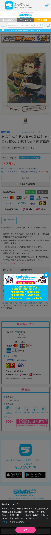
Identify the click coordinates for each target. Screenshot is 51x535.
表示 (47, 5)
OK (25, 530)
